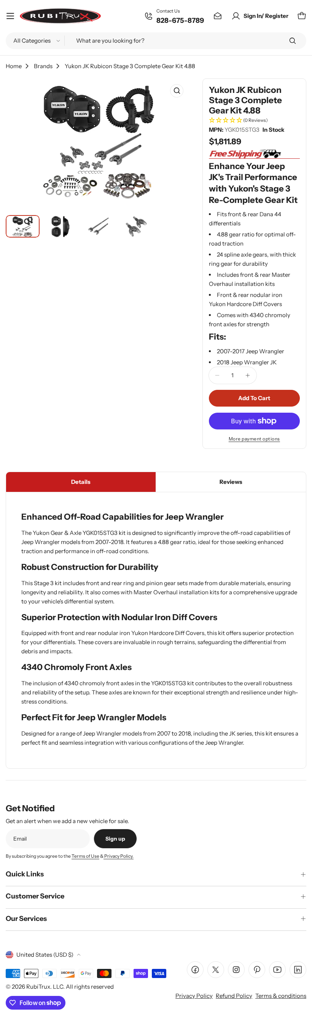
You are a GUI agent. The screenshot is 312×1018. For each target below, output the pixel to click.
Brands (43, 66)
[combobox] (156, 40)
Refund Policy (234, 995)
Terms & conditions (280, 995)
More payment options (254, 439)
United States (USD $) (44, 954)
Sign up (115, 838)
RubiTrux (38, 986)
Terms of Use (85, 856)
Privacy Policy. (118, 856)
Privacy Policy (194, 995)
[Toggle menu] (10, 16)
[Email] (217, 16)
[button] (254, 120)
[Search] (292, 41)
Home (14, 66)
